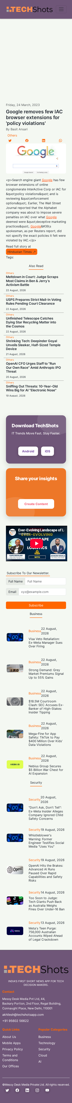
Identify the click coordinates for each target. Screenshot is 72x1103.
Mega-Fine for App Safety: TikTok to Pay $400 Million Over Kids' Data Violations (46, 739)
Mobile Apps (11, 1043)
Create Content (36, 504)
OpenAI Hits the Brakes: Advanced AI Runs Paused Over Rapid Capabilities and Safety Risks (46, 873)
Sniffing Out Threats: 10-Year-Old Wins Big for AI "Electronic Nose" (32, 388)
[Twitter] (10, 140)
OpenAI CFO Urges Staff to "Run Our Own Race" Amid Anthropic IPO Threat (33, 367)
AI (39, 1061)
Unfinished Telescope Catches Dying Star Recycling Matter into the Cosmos (31, 322)
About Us (9, 1037)
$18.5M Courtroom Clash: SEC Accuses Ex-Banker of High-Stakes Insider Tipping (46, 706)
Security (35, 799)
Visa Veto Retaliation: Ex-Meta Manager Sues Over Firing (45, 642)
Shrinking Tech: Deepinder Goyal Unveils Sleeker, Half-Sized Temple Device (33, 345)
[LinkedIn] (44, 140)
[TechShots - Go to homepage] (29, 9)
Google (47, 180)
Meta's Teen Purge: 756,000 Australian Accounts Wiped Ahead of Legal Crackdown (46, 933)
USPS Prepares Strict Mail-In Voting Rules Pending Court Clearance (33, 301)
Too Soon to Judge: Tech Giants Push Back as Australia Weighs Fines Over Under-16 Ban (47, 903)
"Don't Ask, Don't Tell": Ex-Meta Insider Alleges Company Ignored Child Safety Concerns (46, 813)
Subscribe (36, 605)
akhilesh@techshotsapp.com (23, 1015)
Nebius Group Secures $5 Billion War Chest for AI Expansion (46, 769)
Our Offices (10, 1066)
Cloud (42, 1055)
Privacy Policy (12, 1049)
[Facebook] (27, 140)
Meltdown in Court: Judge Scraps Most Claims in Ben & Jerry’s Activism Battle (32, 281)
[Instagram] (37, 1090)
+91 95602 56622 (15, 1021)
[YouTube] (47, 1090)
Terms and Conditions (10, 1057)
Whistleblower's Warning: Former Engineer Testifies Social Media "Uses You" (46, 840)
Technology (46, 1043)
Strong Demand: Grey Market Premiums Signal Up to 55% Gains (46, 673)
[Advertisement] (36, 57)
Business (35, 631)
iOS (47, 451)
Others (12, 135)
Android (28, 451)
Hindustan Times (19, 252)
